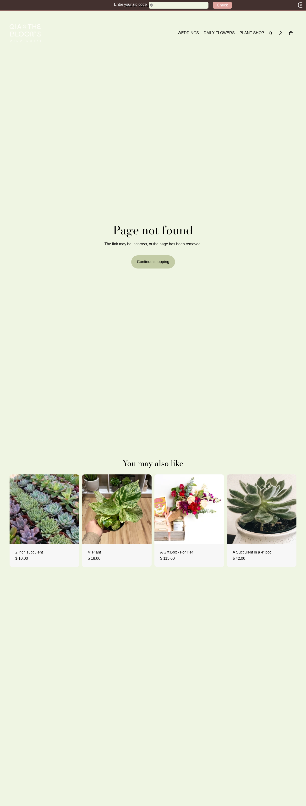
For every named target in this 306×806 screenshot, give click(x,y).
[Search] (270, 33)
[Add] (289, 536)
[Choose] (71, 536)
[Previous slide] (234, 509)
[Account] (280, 33)
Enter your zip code (130, 4)
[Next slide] (289, 509)
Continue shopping (153, 262)
